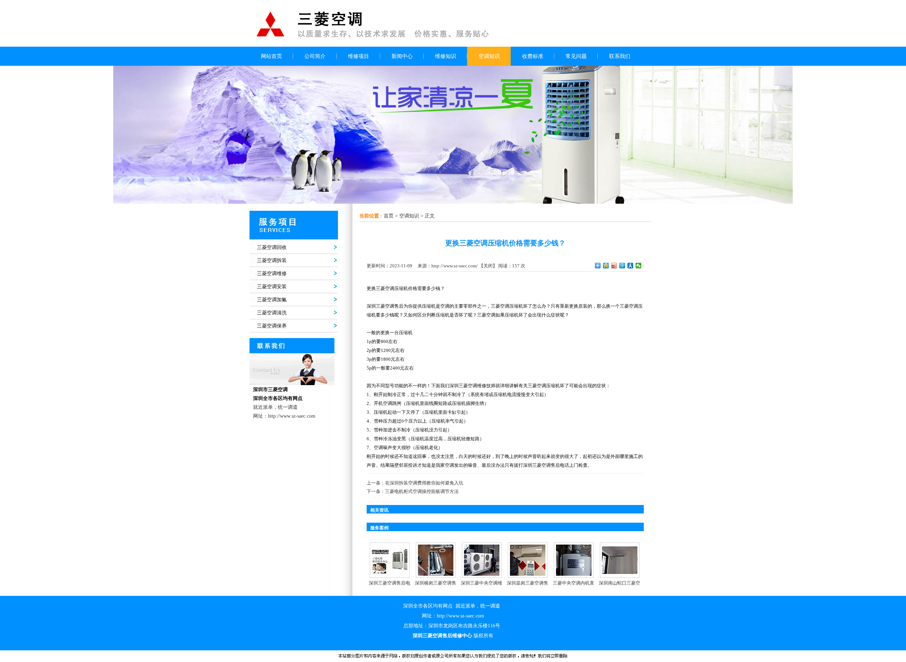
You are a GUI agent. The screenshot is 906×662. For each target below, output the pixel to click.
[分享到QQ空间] (606, 265)
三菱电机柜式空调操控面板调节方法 (422, 491)
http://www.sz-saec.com (460, 616)
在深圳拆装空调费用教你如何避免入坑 (424, 483)
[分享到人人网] (630, 265)
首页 (389, 216)
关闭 (488, 265)
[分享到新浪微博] (614, 265)
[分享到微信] (639, 265)
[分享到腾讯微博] (622, 265)
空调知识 (409, 216)
